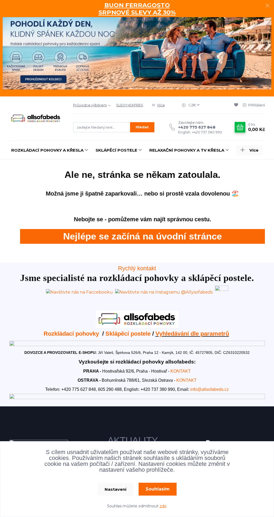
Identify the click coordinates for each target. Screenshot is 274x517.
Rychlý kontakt (137, 268)
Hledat (142, 127)
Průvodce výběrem (90, 105)
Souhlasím (158, 489)
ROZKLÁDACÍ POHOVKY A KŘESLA (47, 150)
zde (162, 506)
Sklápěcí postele (128, 333)
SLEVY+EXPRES (129, 105)
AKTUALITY (133, 440)
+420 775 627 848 (196, 127)
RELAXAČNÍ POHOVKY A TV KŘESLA (186, 150)
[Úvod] (36, 118)
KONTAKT (180, 371)
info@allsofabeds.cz (209, 389)
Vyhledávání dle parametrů (192, 333)
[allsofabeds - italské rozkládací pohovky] (137, 318)
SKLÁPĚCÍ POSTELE (116, 150)
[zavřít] (267, 5)
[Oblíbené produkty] (237, 105)
